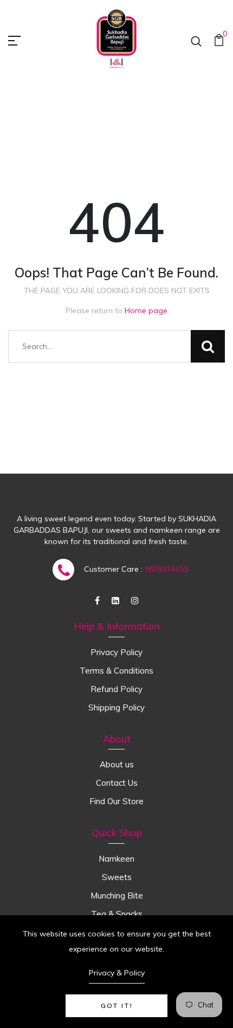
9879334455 (166, 569)
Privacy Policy (116, 652)
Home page (146, 310)
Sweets (117, 877)
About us (117, 764)
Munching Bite (116, 895)
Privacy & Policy (117, 973)
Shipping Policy (116, 707)
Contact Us (117, 783)
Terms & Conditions (116, 670)
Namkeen (116, 859)
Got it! (117, 1005)
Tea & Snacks (117, 914)
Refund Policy (116, 689)
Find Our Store (116, 801)
